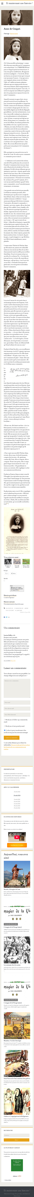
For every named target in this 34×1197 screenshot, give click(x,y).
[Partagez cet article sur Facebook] (4, 617)
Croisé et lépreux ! (9, 597)
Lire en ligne (8, 1180)
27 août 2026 (17, 803)
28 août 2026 (17, 805)
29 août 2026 (17, 808)
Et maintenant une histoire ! (19, 3)
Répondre (13, 661)
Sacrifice (9, 608)
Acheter (15, 1176)
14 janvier (18, 610)
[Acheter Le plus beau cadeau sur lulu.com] (17, 1165)
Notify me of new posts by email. (15, 726)
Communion (18, 608)
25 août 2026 (17, 799)
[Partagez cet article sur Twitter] (6, 617)
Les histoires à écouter (17, 845)
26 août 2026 (17, 801)
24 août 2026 (17, 795)
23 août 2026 (17, 791)
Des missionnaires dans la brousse (14, 604)
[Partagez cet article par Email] (8, 617)
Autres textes (14, 34)
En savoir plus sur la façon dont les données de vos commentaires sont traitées (17, 747)
